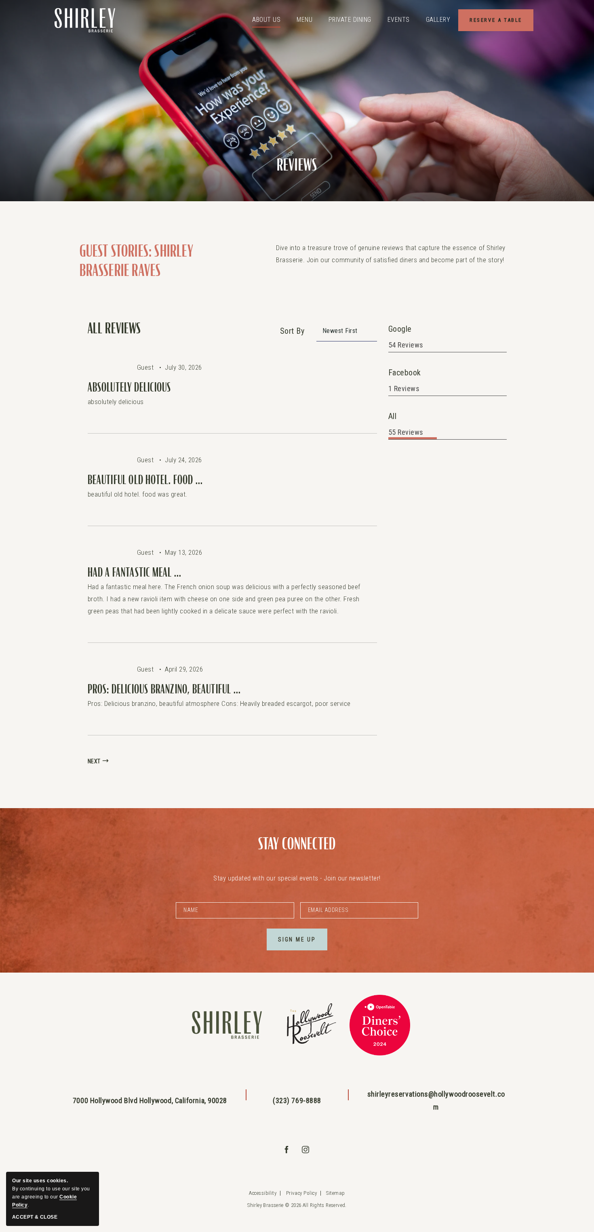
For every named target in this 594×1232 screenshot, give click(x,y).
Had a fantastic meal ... (135, 572)
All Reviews (114, 329)
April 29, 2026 (184, 669)
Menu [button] (304, 19)
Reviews (297, 165)
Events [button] (399, 19)
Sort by (292, 331)
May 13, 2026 (183, 552)
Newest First (340, 331)
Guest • (151, 367)
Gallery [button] (438, 19)
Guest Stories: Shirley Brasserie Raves (137, 261)
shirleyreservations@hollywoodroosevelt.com (436, 1100)
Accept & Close (34, 1217)
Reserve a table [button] (501, 20)
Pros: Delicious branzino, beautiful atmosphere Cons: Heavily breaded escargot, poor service (219, 703)
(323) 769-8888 (297, 1100)
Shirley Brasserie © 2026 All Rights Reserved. (297, 1205)
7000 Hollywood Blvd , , (150, 1100)
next (94, 761)
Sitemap (335, 1193)
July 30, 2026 (183, 367)
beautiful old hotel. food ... (145, 480)
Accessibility (262, 1193)
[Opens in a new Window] (310, 1025)
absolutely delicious (129, 387)
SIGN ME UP (302, 943)
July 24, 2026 (183, 460)
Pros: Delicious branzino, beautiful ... (164, 689)
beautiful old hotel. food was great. (137, 494)
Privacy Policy (301, 1193)
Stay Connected (297, 844)
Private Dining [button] (350, 19)
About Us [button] (266, 19)
